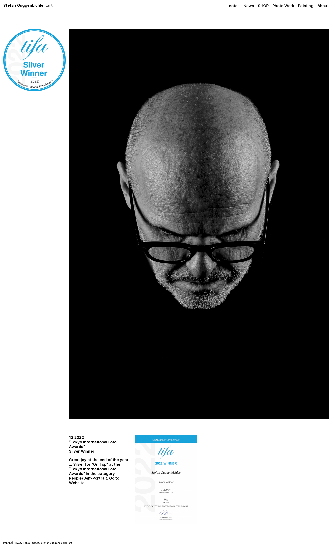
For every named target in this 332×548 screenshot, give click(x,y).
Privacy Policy (22, 542)
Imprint (7, 542)
